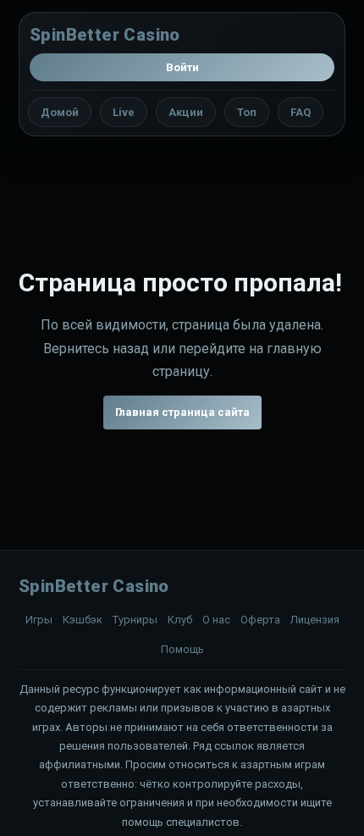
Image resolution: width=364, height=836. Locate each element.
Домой (60, 112)
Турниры (135, 619)
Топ (246, 112)
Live (124, 112)
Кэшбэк (82, 619)
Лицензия (314, 619)
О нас (216, 619)
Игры (38, 619)
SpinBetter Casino (105, 35)
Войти (182, 67)
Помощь (182, 649)
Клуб (180, 619)
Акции (185, 112)
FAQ (300, 112)
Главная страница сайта (182, 412)
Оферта (260, 619)
